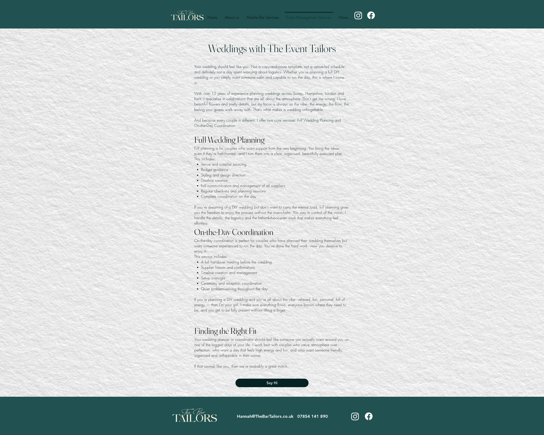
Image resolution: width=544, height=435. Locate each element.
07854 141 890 (313, 416)
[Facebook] (371, 15)
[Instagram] (358, 15)
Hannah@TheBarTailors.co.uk (267, 416)
